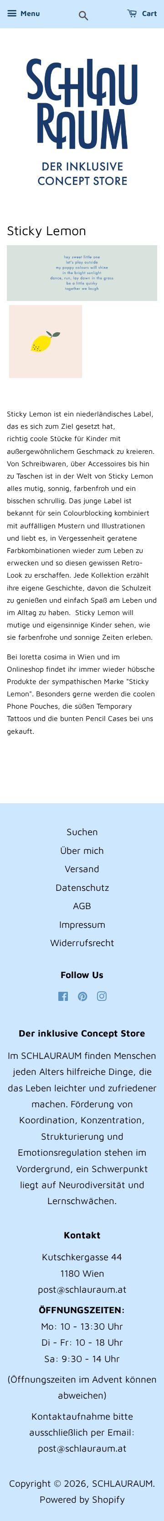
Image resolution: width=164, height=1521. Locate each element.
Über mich (82, 850)
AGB (82, 905)
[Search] (83, 16)
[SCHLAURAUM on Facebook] (63, 996)
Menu (29, 13)
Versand (82, 868)
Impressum (82, 924)
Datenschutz (82, 887)
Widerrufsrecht (82, 942)
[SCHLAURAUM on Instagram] (102, 996)
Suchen (82, 831)
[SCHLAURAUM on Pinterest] (82, 996)
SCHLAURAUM (122, 1483)
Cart (148, 13)
